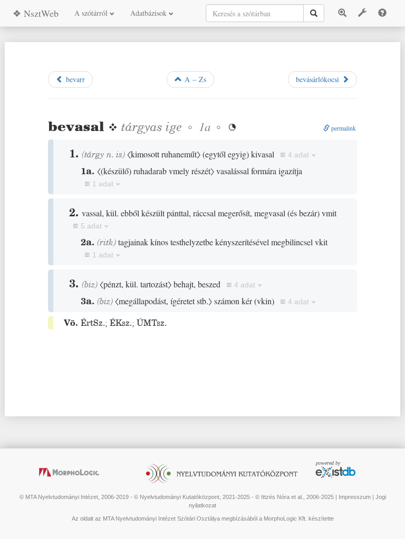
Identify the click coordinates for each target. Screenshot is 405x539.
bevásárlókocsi (319, 79)
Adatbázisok (149, 13)
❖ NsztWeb (36, 13)
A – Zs (194, 79)
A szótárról (92, 13)
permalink (343, 128)
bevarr (74, 79)
